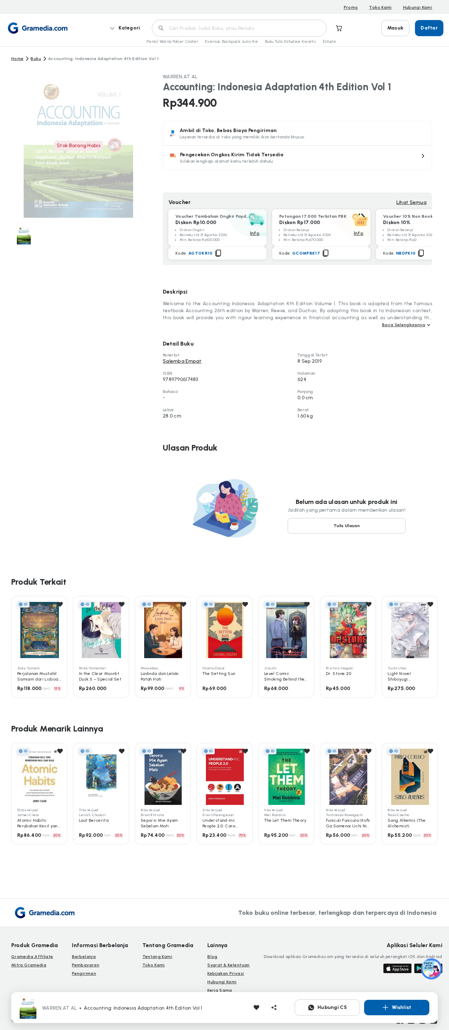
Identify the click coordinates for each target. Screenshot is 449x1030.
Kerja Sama (219, 990)
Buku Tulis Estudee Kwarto (290, 41)
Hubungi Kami (417, 7)
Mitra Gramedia (28, 965)
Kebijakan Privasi (225, 973)
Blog (212, 956)
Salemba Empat (182, 361)
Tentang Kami (157, 956)
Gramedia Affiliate (32, 956)
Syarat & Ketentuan (228, 965)
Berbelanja (84, 956)
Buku (36, 58)
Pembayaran (85, 965)
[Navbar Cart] (339, 28)
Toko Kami (380, 7)
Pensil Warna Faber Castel (172, 41)
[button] (297, 158)
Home (17, 58)
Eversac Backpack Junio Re (231, 41)
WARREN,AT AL (180, 77)
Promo (351, 7)
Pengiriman (84, 973)
